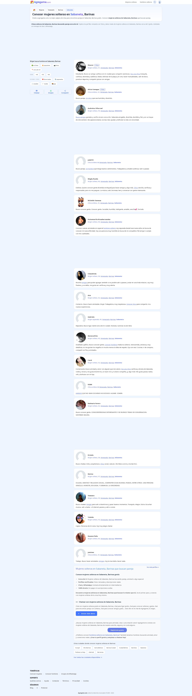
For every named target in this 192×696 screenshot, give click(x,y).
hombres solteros (110, 228)
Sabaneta (143, 648)
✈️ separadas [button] (59, 79)
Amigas (89, 504)
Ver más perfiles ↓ (153, 567)
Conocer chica (131, 304)
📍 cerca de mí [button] (36, 70)
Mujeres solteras (131, 2)
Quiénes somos (35, 681)
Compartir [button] (65, 93)
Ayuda (46, 681)
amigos (84, 283)
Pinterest (44, 688)
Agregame (42, 2)
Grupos (50, 93)
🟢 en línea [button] (35, 65)
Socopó (77, 648)
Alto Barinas (87, 648)
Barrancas (100, 652)
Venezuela (104, 68)
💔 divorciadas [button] (46, 79)
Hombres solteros (146, 2)
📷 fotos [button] (56, 65)
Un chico (89, 98)
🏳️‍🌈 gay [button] (54, 84)
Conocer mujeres (36, 674)
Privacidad (76, 681)
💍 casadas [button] (35, 84)
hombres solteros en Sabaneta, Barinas (104, 635)
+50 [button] (43, 74)
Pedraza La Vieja (80, 652)
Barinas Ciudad (111, 648)
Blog (31, 688)
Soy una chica (135, 74)
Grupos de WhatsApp (68, 674)
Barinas (111, 68)
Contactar (55, 681)
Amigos (101, 561)
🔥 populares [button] (46, 65)
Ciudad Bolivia (123, 648)
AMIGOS (79, 393)
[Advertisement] (90, 44)
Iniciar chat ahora (86, 614)
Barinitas (134, 648)
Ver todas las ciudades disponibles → (88, 657)
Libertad (91, 652)
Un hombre (90, 169)
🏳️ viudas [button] (45, 84)
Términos (65, 681)
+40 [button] (37, 74)
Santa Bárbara (98, 648)
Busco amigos (81, 117)
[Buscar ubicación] (154, 2)
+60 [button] (49, 74)
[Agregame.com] (34, 10)
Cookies (86, 681)
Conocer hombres (111, 345)
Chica (136, 188)
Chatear (36, 93)
